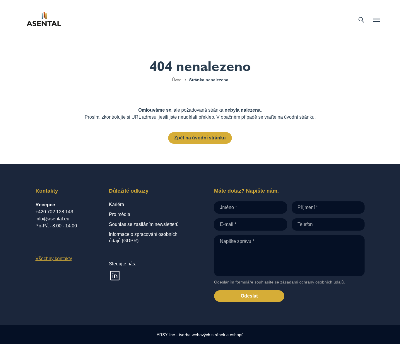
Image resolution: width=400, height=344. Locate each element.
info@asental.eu (52, 218)
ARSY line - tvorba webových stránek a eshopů (200, 334)
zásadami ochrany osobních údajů (312, 282)
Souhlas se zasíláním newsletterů (144, 224)
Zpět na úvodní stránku (200, 137)
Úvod (177, 79)
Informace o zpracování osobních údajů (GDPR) (143, 237)
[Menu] (376, 19)
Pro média (119, 214)
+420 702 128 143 (54, 211)
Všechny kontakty (53, 258)
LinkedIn (115, 275)
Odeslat (249, 295)
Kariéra (116, 204)
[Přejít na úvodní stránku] (44, 20)
